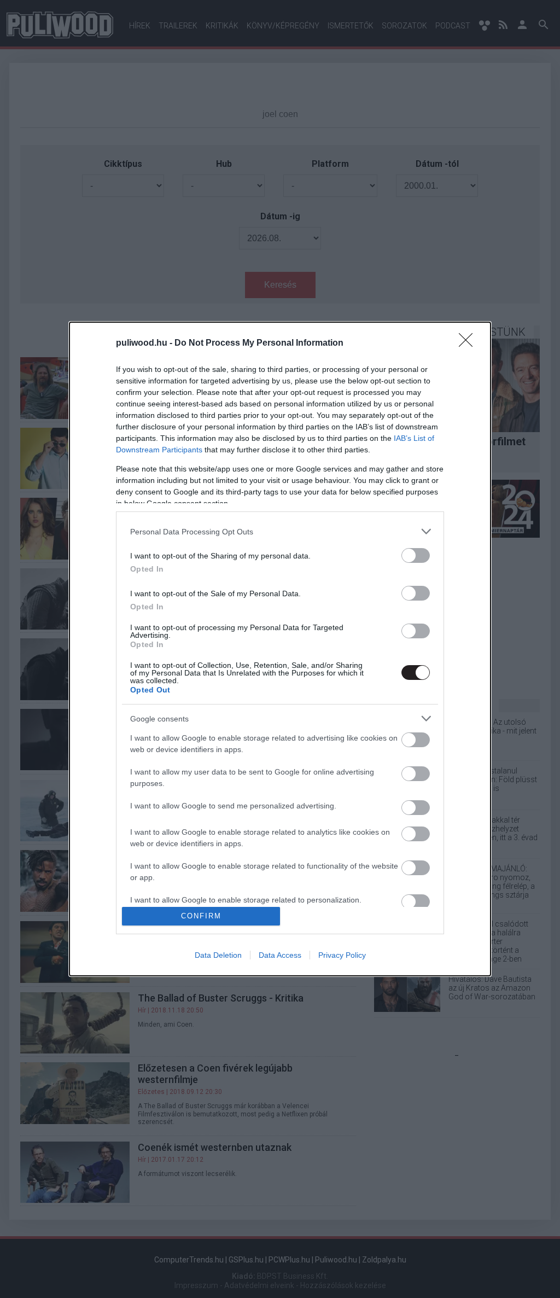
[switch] (415, 555)
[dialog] (280, 649)
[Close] (469, 343)
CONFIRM (201, 916)
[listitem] (280, 531)
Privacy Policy (342, 955)
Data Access (280, 955)
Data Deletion (218, 955)
